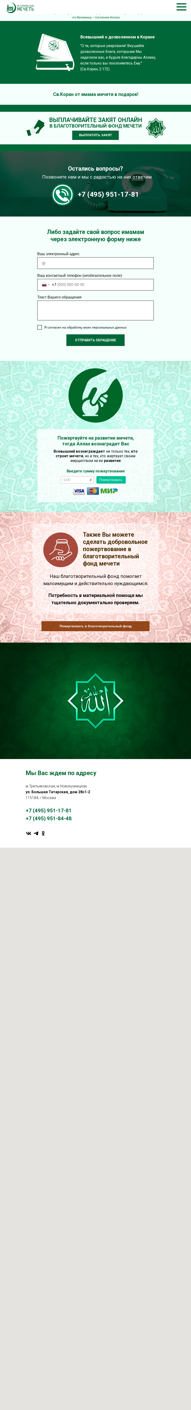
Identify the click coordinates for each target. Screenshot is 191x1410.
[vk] (29, 833)
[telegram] (36, 833)
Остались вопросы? (95, 168)
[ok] (43, 833)
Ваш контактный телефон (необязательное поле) (79, 276)
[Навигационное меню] (181, 7)
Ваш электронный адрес (58, 254)
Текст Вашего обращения (59, 297)
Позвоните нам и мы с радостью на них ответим (97, 177)
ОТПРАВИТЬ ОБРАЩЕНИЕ (95, 340)
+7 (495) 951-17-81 (108, 194)
